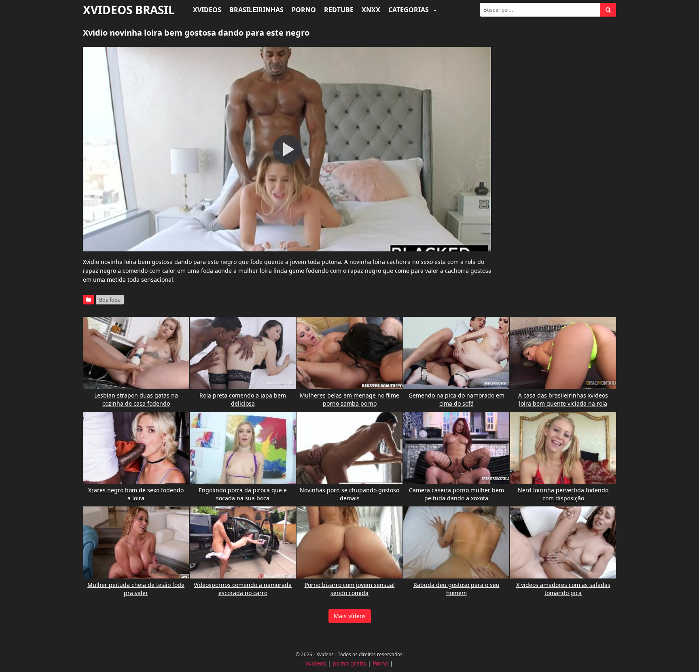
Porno (304, 9)
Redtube (339, 9)
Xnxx (371, 9)
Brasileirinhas (256, 9)
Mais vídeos (350, 616)
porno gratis (349, 663)
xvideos (316, 663)
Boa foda (110, 299)
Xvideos (207, 9)
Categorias (409, 9)
